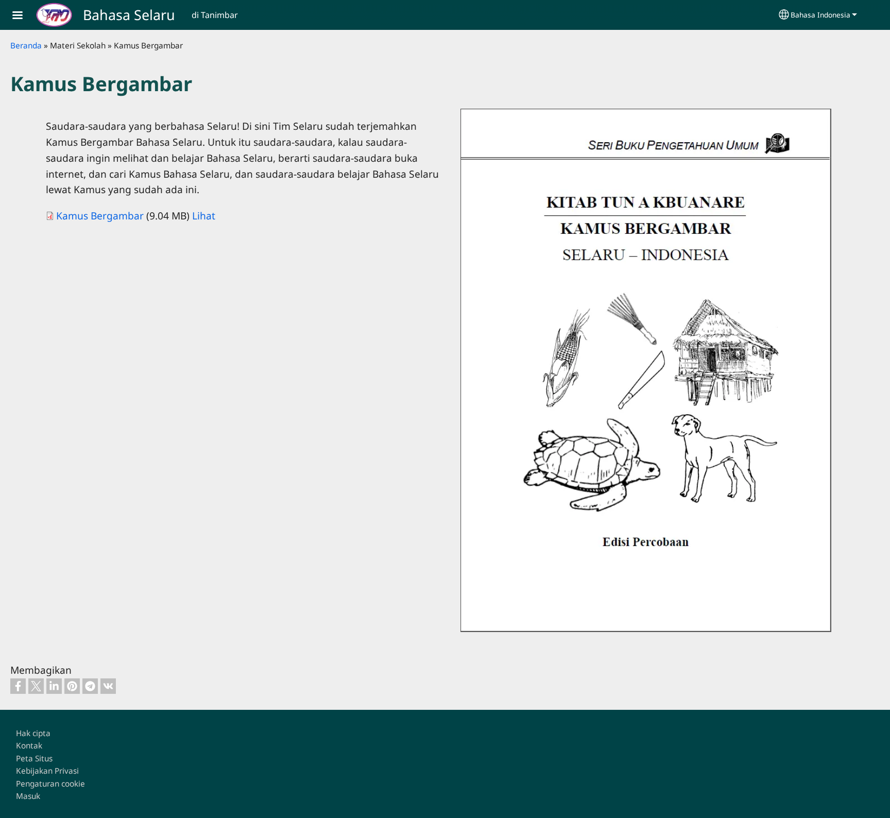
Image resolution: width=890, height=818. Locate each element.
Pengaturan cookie (50, 783)
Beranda (26, 45)
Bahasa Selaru (129, 14)
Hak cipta (33, 733)
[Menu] (23, 16)
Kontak (29, 745)
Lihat (203, 216)
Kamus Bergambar (100, 216)
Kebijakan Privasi (47, 770)
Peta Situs (34, 758)
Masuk (28, 796)
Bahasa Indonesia (820, 15)
